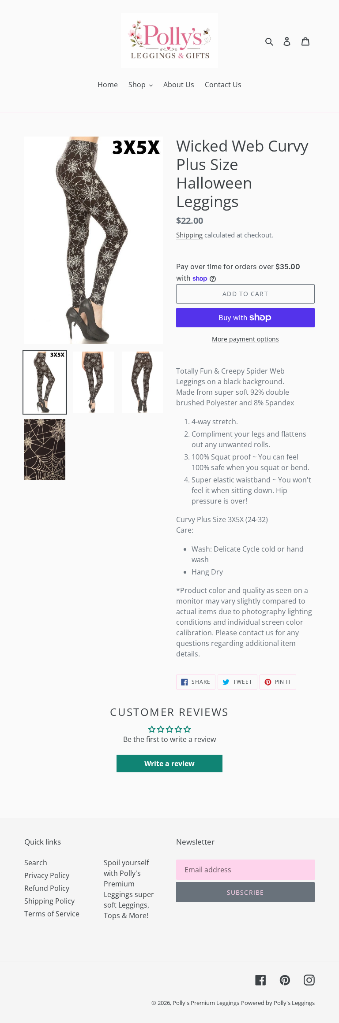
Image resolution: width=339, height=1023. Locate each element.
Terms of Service (51, 914)
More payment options (245, 339)
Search (35, 862)
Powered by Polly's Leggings (278, 1003)
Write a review (169, 763)
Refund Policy (46, 888)
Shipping (189, 234)
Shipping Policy (49, 901)
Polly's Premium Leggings (206, 1003)
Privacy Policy (46, 875)
